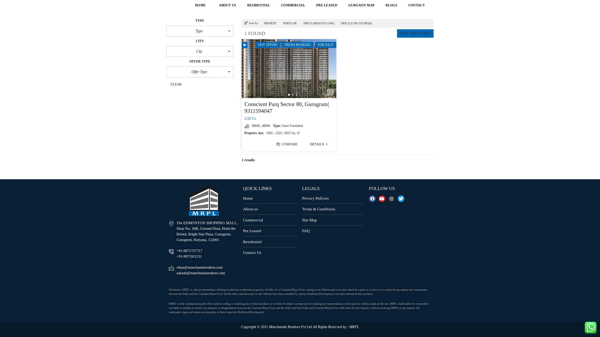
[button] (199, 31)
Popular (290, 23)
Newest (270, 23)
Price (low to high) (356, 23)
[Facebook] (372, 198)
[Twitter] (401, 198)
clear (176, 84)
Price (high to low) (319, 23)
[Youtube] (382, 198)
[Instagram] (391, 198)
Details (317, 144)
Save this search (415, 33)
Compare (289, 144)
